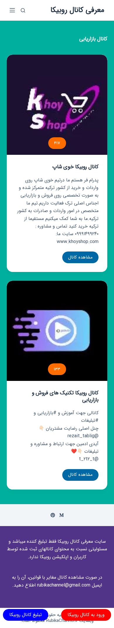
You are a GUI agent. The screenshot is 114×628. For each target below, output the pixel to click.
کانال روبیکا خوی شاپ (75, 167)
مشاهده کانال (80, 258)
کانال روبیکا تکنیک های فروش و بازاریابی (65, 396)
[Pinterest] (53, 515)
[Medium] (61, 515)
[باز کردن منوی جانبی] (12, 10)
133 (57, 369)
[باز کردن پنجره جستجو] (23, 10)
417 (57, 143)
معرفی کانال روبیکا (77, 10)
